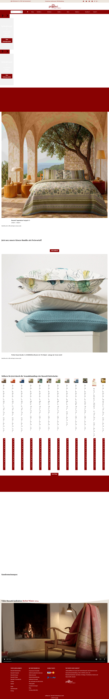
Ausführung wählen (2, 453)
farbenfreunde (93, 550)
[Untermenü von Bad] (72, 11)
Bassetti (42, 86)
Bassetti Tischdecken (84, 572)
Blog (30, 688)
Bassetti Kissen (27, 365)
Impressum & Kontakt (34, 671)
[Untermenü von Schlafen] (44, 11)
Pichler (12, 681)
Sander (12, 684)
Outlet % (95, 12)
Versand (1, 430)
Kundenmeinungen (33, 686)
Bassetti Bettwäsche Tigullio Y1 (28, 394)
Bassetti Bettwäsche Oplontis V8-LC (92, 400)
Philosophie (32, 683)
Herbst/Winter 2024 (31, 601)
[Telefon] (83, 1)
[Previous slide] (2, 16)
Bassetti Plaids (49, 365)
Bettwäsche (6, 362)
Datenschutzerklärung (34, 677)
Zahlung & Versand (33, 679)
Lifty (57, 698)
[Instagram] (92, 1)
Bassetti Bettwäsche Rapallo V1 (56, 394)
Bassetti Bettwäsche (66, 365)
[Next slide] (7, 16)
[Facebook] (89, 1)
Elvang (77, 550)
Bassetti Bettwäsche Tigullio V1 (37, 394)
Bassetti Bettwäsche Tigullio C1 (47, 394)
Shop (32, 12)
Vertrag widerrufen (33, 690)
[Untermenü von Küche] (64, 11)
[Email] (86, 1)
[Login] (94, 1)
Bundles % (87, 12)
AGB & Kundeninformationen (36, 673)
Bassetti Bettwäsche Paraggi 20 (83, 394)
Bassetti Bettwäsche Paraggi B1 (74, 394)
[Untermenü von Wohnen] (55, 11)
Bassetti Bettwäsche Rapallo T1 (65, 394)
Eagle (12, 686)
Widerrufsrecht (32, 675)
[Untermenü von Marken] (82, 11)
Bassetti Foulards (15, 673)
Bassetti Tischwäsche (37, 365)
